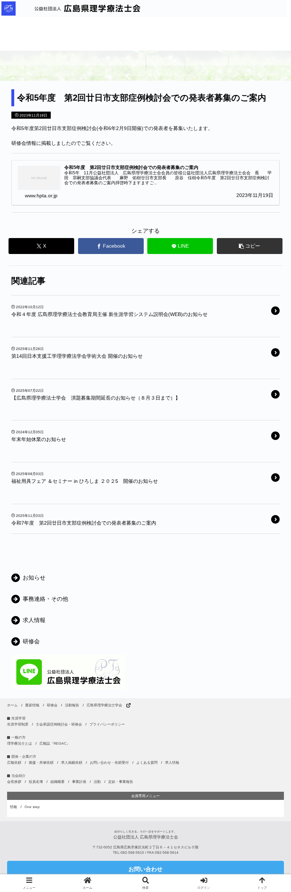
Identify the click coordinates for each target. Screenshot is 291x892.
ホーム (12, 705)
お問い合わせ (145, 869)
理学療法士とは (19, 743)
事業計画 (79, 782)
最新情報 (32, 705)
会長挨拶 (14, 782)
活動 (97, 782)
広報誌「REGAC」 (54, 743)
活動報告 (72, 705)
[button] (249, 246)
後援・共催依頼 (41, 762)
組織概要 (57, 782)
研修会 (52, 705)
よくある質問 (147, 762)
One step (32, 807)
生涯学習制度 (17, 724)
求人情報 (172, 762)
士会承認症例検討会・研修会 (59, 724)
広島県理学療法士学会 (104, 705)
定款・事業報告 (120, 782)
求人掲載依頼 (71, 762)
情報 (13, 807)
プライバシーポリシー (107, 724)
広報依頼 (14, 762)
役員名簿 (36, 782)
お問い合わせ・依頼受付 (109, 762)
